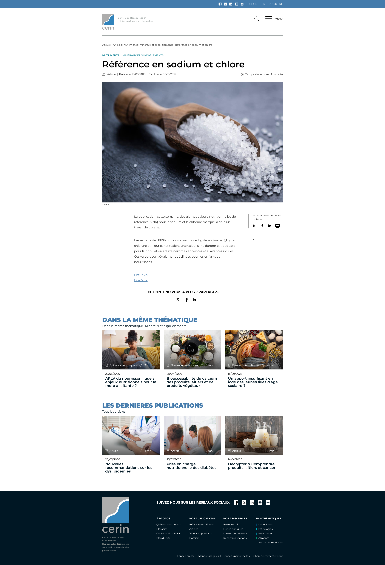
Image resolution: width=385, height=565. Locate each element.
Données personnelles (236, 556)
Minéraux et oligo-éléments (156, 44)
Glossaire (161, 529)
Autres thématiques (270, 542)
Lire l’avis (141, 275)
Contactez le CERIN (168, 533)
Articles (117, 44)
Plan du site (163, 538)
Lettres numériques (235, 533)
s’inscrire (276, 4)
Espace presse (186, 556)
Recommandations (235, 538)
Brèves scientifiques (201, 524)
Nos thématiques (268, 518)
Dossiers (194, 538)
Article (111, 74)
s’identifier (257, 4)
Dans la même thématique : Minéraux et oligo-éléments (144, 325)
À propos (163, 518)
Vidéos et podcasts (200, 533)
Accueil (106, 44)
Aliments (263, 538)
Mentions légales (208, 556)
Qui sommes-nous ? (168, 524)
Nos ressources (235, 518)
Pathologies (265, 529)
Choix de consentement (268, 556)
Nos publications (202, 518)
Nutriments (131, 44)
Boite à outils (231, 524)
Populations (265, 524)
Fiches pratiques (233, 529)
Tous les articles (113, 411)
